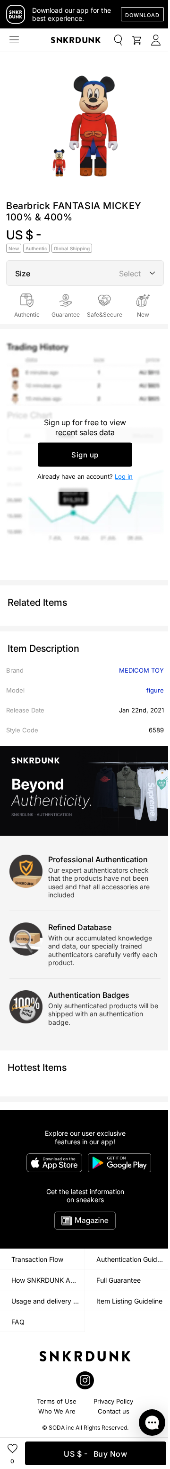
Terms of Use (56, 1401)
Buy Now (95, 1454)
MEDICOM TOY (141, 670)
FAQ (18, 1322)
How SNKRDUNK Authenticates (48, 1280)
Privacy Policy (113, 1401)
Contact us (113, 1411)
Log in (124, 476)
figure (155, 690)
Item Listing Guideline (129, 1301)
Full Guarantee (118, 1280)
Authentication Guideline (133, 1259)
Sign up (85, 454)
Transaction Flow (37, 1259)
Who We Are (57, 1411)
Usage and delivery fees (48, 1301)
